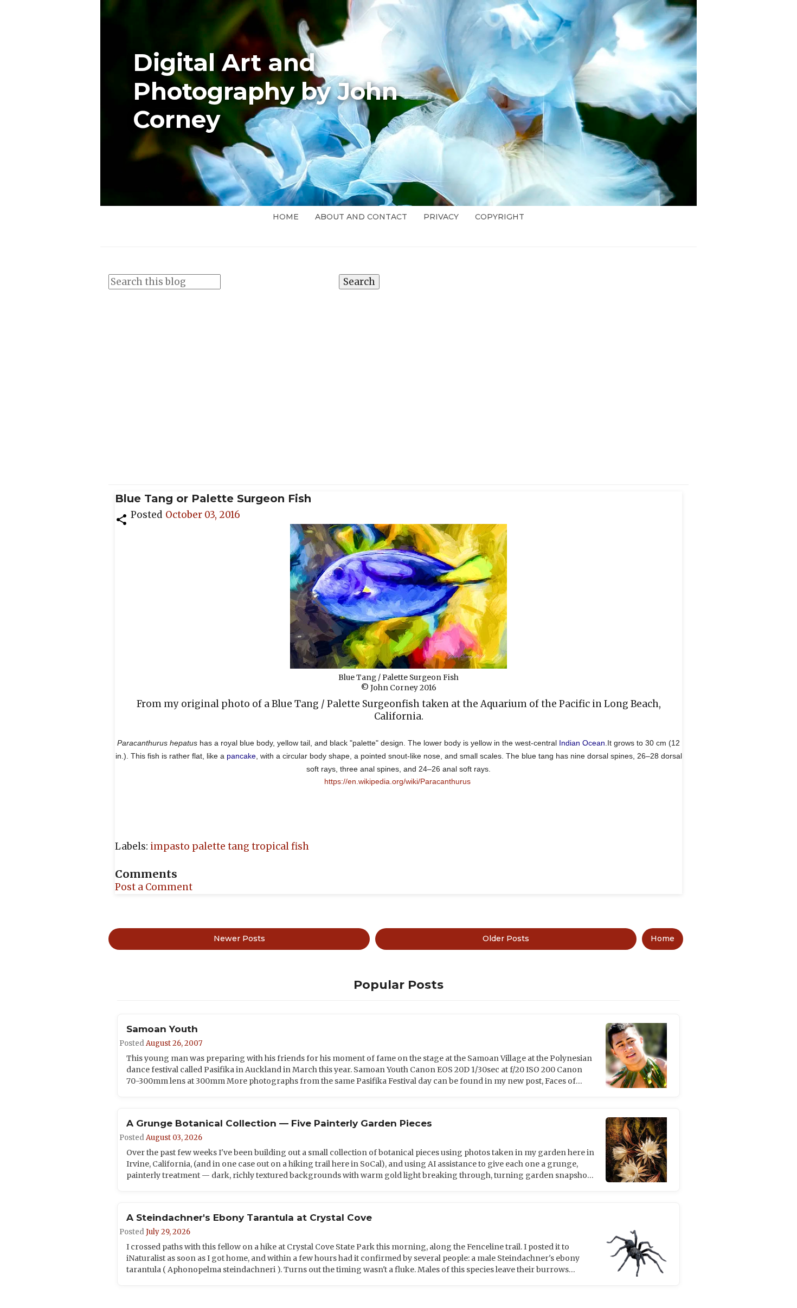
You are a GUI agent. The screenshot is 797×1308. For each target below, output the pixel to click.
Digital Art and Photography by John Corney (265, 91)
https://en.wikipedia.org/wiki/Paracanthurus (397, 781)
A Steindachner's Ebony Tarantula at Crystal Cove (249, 1217)
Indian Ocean (582, 743)
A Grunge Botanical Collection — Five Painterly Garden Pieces (279, 1123)
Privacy (441, 217)
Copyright (499, 217)
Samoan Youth (162, 1029)
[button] (121, 518)
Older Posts (506, 938)
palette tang (222, 846)
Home (286, 217)
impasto (171, 846)
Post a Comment (153, 887)
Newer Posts (239, 938)
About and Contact (361, 217)
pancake (241, 756)
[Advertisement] (398, 381)
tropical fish (280, 846)
